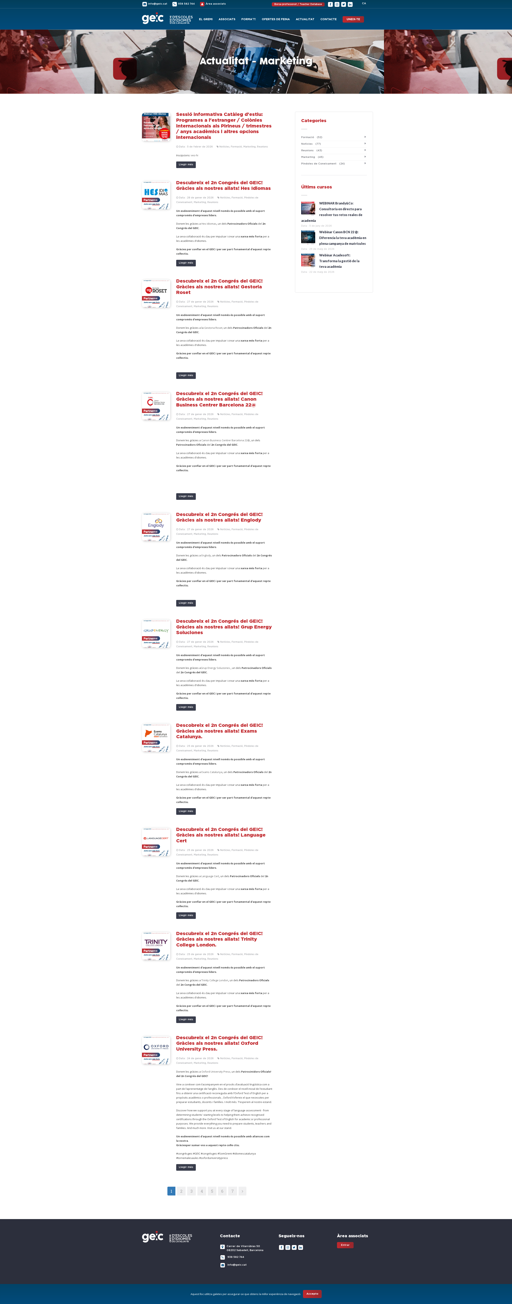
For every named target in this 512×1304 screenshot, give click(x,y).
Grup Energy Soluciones (216, 668)
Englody (206, 555)
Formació (311, 137)
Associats (227, 19)
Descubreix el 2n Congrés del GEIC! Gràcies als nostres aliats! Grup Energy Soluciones (224, 627)
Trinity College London (214, 980)
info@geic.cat (157, 4)
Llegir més (186, 164)
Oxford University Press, (216, 1071)
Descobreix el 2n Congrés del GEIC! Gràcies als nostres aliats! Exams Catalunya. (219, 731)
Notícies (311, 144)
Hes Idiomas (208, 223)
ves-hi (194, 155)
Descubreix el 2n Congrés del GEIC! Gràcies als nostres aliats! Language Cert (221, 835)
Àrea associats (216, 4)
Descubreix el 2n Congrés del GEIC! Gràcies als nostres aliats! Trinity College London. (219, 939)
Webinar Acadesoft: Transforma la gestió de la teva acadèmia (339, 261)
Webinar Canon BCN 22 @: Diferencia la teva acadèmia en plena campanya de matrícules (342, 237)
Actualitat (305, 19)
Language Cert (210, 876)
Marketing (312, 157)
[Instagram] (337, 4)
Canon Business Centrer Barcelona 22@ (225, 440)
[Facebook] (330, 4)
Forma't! (248, 19)
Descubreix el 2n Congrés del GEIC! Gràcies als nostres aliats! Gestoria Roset (219, 287)
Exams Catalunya (211, 772)
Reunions (311, 150)
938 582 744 (186, 4)
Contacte (328, 19)
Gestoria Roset (213, 328)
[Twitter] (343, 4)
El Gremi (206, 19)
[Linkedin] (350, 4)
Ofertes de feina (276, 19)
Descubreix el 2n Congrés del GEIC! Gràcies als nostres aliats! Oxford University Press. (219, 1043)
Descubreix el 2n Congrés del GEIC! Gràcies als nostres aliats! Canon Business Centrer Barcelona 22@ (219, 399)
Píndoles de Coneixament (323, 163)
